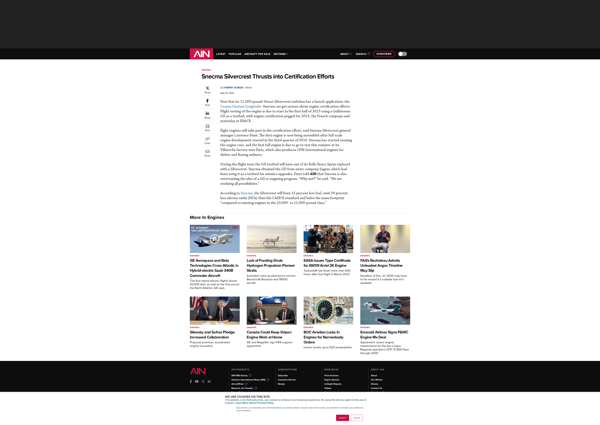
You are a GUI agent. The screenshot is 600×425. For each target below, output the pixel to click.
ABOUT (344, 53)
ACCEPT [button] (342, 417)
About (374, 375)
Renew (281, 384)
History (374, 384)
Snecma (246, 193)
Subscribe (384, 54)
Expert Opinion (331, 379)
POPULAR (235, 53)
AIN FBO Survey (239, 375)
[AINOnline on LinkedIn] (209, 382)
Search (361, 54)
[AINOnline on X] (203, 382)
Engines (206, 69)
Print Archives (331, 375)
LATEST (221, 53)
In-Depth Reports (332, 384)
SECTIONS (280, 53)
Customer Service (287, 379)
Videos (327, 388)
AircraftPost (237, 384)
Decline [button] (357, 417)
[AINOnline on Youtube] (197, 382)
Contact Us (376, 388)
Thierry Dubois (233, 87)
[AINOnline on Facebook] (191, 382)
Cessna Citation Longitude (240, 106)
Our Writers (377, 379)
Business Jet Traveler (242, 388)
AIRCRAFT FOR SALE (257, 53)
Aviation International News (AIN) (248, 379)
